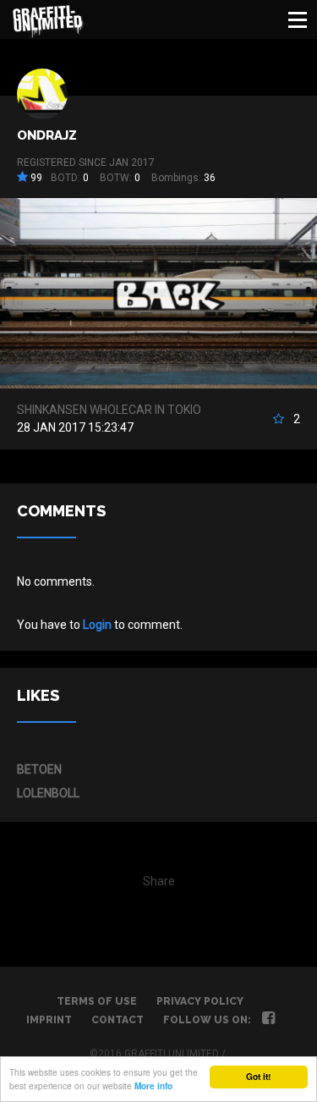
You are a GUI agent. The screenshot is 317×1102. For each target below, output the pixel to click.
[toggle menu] (297, 19)
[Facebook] (268, 1020)
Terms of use (97, 1001)
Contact (117, 1020)
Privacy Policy (199, 1001)
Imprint (49, 1020)
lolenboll (48, 793)
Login (97, 624)
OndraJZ (47, 135)
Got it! (258, 1077)
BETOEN (39, 769)
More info (153, 1086)
